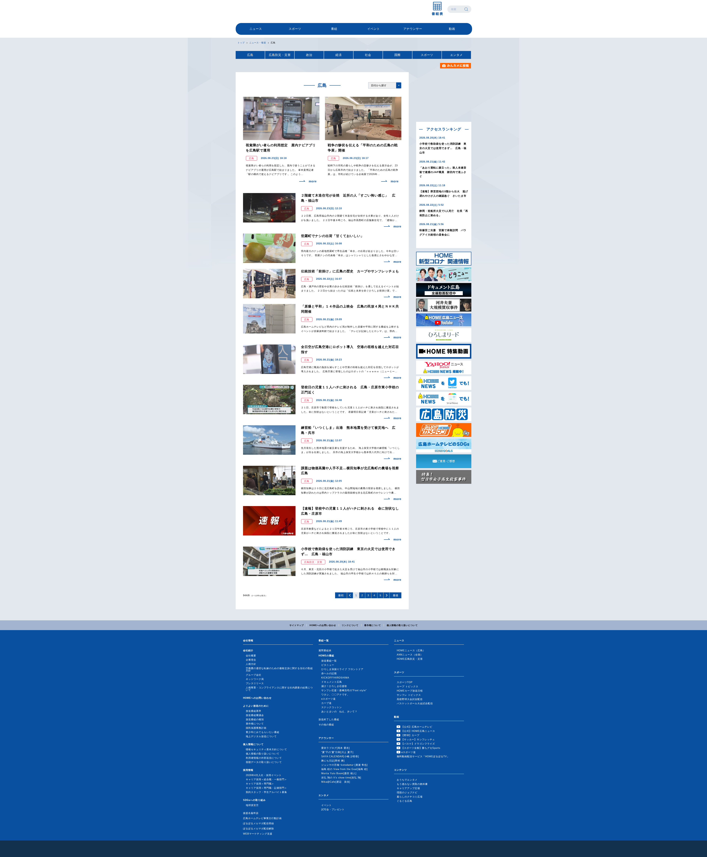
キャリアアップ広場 (408, 788)
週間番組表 (325, 650)
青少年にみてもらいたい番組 (262, 732)
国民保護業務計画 (256, 728)
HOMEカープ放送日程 (410, 691)
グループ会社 (253, 675)
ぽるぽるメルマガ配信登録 (258, 823)
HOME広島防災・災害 (410, 659)
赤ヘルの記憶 (329, 673)
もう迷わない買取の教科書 (412, 784)
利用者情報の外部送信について (264, 758)
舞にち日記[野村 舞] (333, 760)
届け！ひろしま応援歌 (334, 686)
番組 (334, 28)
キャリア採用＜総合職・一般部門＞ (266, 779)
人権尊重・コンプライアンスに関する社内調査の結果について (279, 688)
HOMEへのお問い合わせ (322, 625)
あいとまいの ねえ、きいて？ (339, 711)
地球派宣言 (252, 805)
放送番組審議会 (255, 715)
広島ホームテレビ (255, 9)
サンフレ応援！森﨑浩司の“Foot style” (344, 690)
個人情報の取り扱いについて (402, 625)
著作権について (372, 625)
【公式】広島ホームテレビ (416, 727)
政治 (309, 54)
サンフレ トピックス (409, 695)
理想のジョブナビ (407, 792)
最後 (395, 595)
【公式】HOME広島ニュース (418, 731)
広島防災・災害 (280, 54)
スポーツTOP (405, 682)
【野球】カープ (410, 735)
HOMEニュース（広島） (411, 650)
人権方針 (251, 664)
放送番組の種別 (255, 719)
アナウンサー (412, 28)
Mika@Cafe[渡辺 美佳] (335, 782)
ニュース (255, 28)
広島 (250, 54)
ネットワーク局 (255, 679)
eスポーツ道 (328, 699)
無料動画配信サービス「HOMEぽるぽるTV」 (423, 756)
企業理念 (251, 660)
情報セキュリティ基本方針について (266, 749)
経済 (338, 54)
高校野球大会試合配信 (410, 699)
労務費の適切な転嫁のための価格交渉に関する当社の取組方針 (279, 669)
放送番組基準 (253, 711)
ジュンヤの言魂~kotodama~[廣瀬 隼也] (344, 765)
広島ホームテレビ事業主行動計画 (262, 818)
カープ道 (326, 703)
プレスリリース (255, 683)
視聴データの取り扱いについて (264, 762)
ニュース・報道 (257, 42)
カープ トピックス (407, 686)
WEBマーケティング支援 (257, 834)
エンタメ (456, 54)
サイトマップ (296, 625)
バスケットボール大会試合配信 (415, 703)
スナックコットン (331, 707)
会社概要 (251, 655)
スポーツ (295, 28)
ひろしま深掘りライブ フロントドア (342, 669)
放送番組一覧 (329, 661)
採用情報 (248, 770)
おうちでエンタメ (407, 780)
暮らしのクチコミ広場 (410, 797)
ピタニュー (327, 665)
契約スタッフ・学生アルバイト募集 (266, 792)
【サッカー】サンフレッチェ (418, 739)
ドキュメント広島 (331, 682)
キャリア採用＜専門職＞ (260, 783)
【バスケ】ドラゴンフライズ (418, 744)
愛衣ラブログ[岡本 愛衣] (335, 748)
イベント (373, 28)
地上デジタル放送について (261, 736)
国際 (397, 54)
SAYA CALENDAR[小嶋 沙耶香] (340, 756)
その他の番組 (326, 724)
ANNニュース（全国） (410, 654)
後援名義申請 (250, 813)
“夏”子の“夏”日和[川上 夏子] (337, 752)
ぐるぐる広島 (404, 801)
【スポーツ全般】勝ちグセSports (420, 748)
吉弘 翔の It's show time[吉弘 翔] (341, 777)
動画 (452, 28)
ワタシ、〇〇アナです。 (335, 694)
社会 (368, 54)
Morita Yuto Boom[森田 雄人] (338, 773)
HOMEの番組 (326, 655)
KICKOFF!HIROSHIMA (335, 677)
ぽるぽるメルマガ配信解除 (258, 828)
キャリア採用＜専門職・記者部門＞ (266, 788)
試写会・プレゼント (332, 809)
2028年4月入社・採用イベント (264, 775)
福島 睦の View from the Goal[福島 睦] (344, 769)
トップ (241, 42)
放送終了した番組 (329, 719)
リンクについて (350, 625)
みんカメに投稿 (455, 65)
